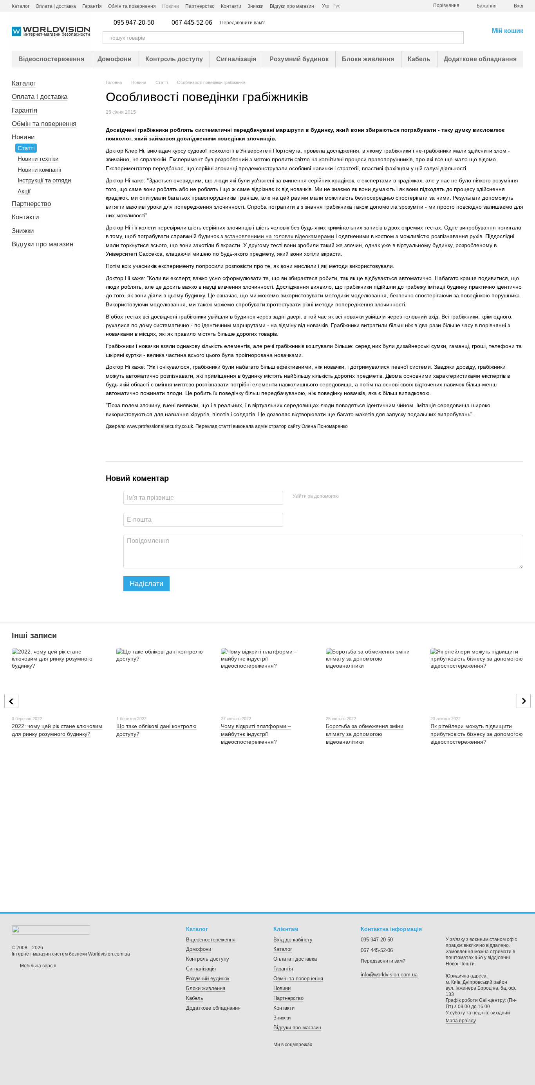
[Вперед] (524, 701)
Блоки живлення (368, 59)
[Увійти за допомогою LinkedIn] (372, 496)
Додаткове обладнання (480, 59)
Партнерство (200, 6)
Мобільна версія (37, 965)
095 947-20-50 (134, 23)
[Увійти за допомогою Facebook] (347, 496)
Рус (336, 6)
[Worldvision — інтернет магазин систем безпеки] (51, 929)
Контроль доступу (174, 59)
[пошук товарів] (457, 37)
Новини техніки (38, 158)
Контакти (231, 6)
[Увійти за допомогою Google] (360, 496)
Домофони (115, 59)
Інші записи (34, 635)
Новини (170, 6)
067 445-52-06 (192, 23)
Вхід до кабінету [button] (293, 940)
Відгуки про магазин (292, 6)
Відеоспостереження (51, 59)
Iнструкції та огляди (44, 180)
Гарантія (92, 6)
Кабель (419, 59)
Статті (26, 148)
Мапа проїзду (461, 1020)
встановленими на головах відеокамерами (279, 236)
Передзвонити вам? (242, 22)
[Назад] (11, 701)
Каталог (20, 6)
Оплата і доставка (56, 6)
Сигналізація (236, 59)
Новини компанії (39, 169)
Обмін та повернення (132, 6)
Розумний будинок (299, 59)
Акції (24, 191)
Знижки (256, 6)
